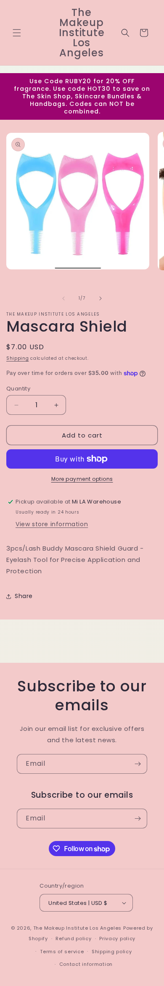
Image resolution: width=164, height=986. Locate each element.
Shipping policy (112, 951)
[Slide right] (100, 298)
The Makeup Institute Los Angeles (77, 928)
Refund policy (73, 938)
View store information (52, 524)
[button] (17, 33)
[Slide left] (63, 298)
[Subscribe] (137, 764)
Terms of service (62, 951)
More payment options (82, 478)
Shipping (17, 358)
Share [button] (24, 596)
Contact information (86, 964)
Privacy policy (117, 938)
